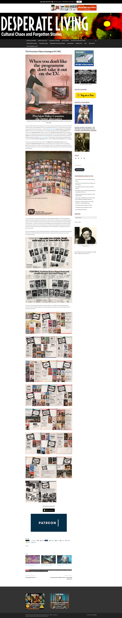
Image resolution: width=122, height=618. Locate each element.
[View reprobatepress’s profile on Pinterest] (81, 158)
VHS (41, 571)
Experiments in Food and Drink (57, 43)
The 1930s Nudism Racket (81, 209)
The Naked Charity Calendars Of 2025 (83, 205)
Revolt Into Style (42, 40)
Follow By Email (79, 169)
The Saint (28, 571)
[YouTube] (84, 158)
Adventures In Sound (31, 43)
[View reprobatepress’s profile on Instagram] (78, 158)
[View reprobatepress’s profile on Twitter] (75, 158)
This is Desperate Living (32, 46)
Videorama (45, 571)
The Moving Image (43, 43)
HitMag (94, 614)
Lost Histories (65, 40)
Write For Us (92, 43)
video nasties (42, 137)
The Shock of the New (54, 40)
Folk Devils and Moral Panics (78, 40)
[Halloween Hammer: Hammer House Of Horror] (64, 559)
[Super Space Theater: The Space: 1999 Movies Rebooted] (32, 559)
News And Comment (31, 40)
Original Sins (79, 43)
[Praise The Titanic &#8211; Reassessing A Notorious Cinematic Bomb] (48, 559)
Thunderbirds (33, 571)
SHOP (85, 43)
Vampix (38, 571)
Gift (79, 1)
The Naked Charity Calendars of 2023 (83, 207)
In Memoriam (70, 43)
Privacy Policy (78, 222)
